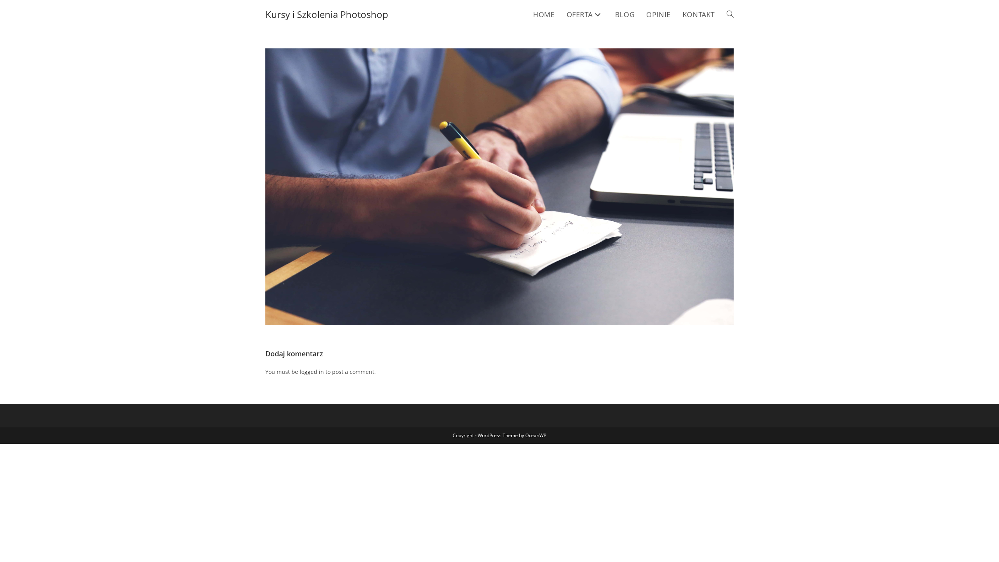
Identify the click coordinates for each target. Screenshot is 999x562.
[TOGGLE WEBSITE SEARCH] (730, 14)
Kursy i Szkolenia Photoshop (326, 14)
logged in (312, 371)
